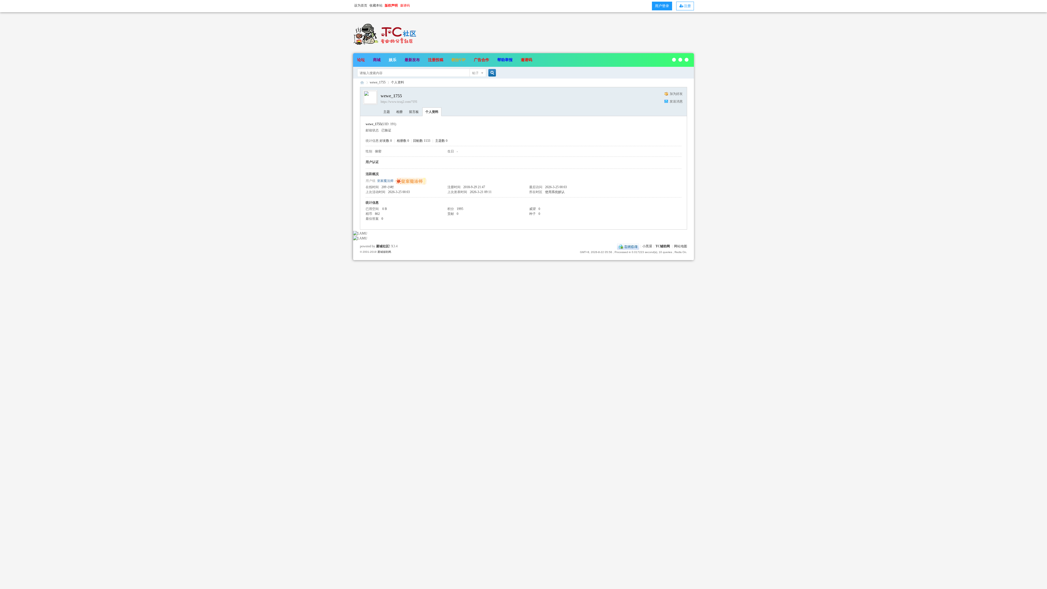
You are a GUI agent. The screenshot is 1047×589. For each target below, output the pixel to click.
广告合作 (481, 60)
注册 (687, 6)
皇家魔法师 (385, 181)
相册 (399, 112)
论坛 (361, 60)
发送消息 (676, 101)
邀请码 (526, 60)
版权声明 (391, 5)
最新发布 (412, 60)
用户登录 (662, 6)
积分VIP (459, 60)
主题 (386, 112)
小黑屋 (647, 246)
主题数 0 (441, 141)
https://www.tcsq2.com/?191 (399, 102)
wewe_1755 (378, 82)
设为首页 (360, 5)
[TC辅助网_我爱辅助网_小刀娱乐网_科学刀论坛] (386, 45)
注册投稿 (435, 60)
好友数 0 (386, 141)
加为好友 (676, 94)
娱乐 (392, 60)
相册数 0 (403, 141)
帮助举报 (505, 60)
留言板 (414, 112)
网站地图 (680, 246)
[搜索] (491, 73)
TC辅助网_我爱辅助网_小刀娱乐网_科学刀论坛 (362, 82)
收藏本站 (376, 5)
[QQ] (628, 246)
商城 (377, 60)
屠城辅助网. (384, 251)
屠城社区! (383, 246)
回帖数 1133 (421, 141)
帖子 (475, 73)
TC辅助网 (662, 246)
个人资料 (431, 112)
